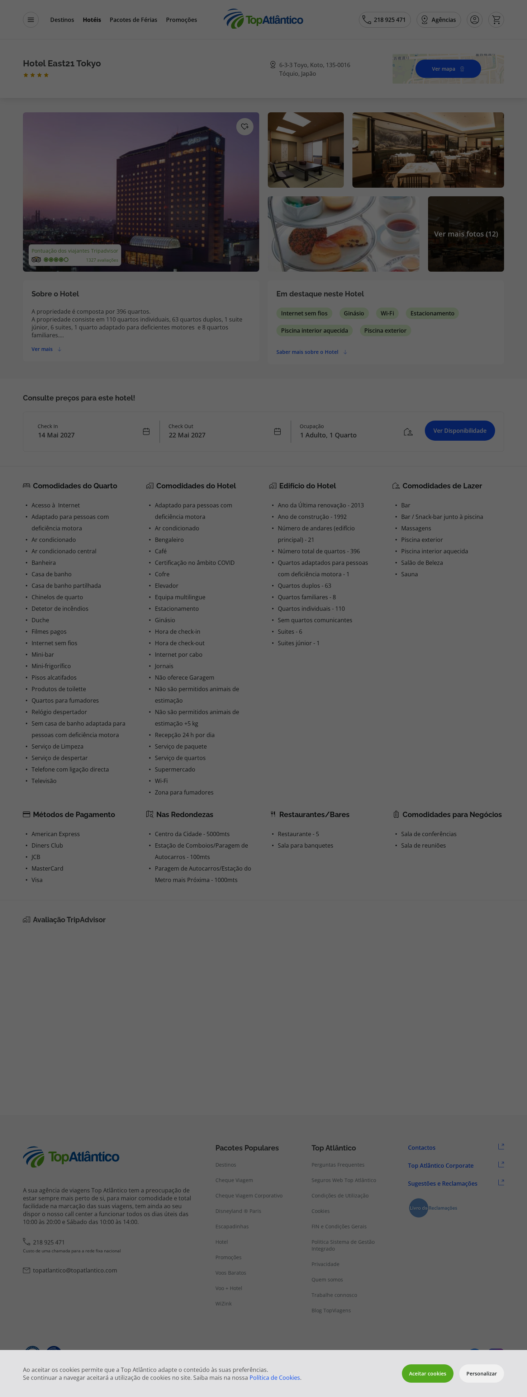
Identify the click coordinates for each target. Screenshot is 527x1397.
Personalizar (481, 1373)
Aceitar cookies (427, 1373)
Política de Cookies (275, 1378)
